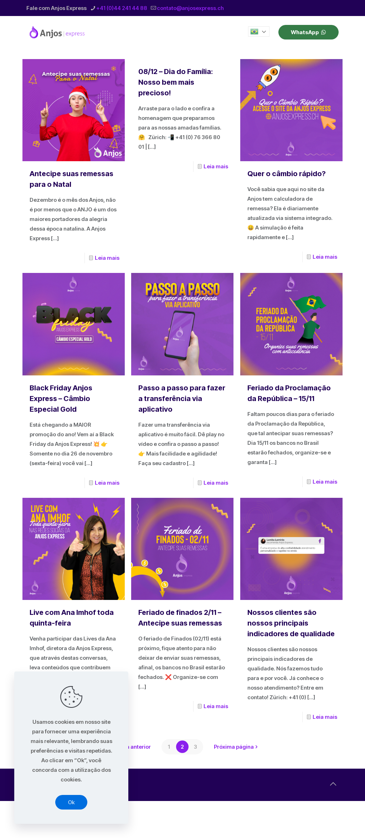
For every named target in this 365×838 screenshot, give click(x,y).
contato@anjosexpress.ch (190, 8)
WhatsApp (305, 32)
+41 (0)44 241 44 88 (121, 8)
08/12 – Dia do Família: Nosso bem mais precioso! (175, 82)
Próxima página (234, 746)
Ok (71, 802)
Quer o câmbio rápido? (286, 173)
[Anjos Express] (57, 32)
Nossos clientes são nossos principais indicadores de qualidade (291, 623)
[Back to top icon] (333, 783)
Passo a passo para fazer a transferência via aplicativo (181, 398)
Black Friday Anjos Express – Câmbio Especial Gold (61, 398)
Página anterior (131, 746)
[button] (258, 31)
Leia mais (107, 257)
